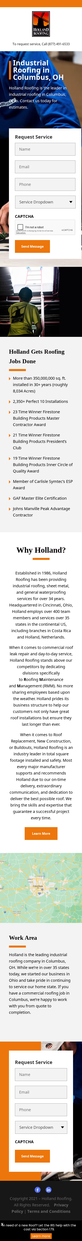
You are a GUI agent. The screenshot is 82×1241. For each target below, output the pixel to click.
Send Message (32, 246)
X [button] (2, 1224)
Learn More (41, 833)
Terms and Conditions (48, 1211)
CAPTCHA (24, 216)
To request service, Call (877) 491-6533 (41, 44)
